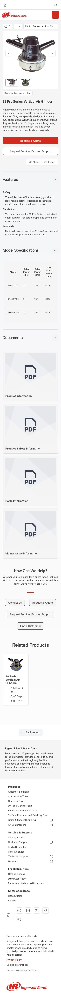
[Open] (55, 15)
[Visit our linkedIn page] (19, 919)
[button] (30, 179)
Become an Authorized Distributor (26, 883)
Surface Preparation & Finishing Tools (28, 815)
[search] (56, 5)
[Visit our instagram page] (28, 910)
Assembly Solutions (18, 791)
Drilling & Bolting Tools (20, 805)
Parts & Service (16, 851)
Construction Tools (18, 796)
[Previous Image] (8, 53)
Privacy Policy (14, 959)
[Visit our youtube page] (19, 910)
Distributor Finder (17, 878)
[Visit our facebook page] (45, 910)
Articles (12, 900)
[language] (5, 5)
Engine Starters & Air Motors (23, 810)
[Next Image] (52, 53)
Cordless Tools (16, 801)
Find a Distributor (17, 847)
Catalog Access (16, 837)
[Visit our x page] (37, 910)
